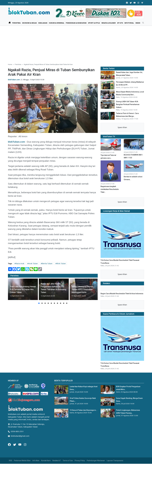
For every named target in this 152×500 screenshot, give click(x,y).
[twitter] (131, 2)
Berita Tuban (47, 263)
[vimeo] (142, 2)
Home (10, 64)
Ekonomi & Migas (29, 23)
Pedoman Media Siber (22, 461)
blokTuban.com (14, 80)
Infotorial (129, 23)
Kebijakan (42, 23)
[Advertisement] (76, 43)
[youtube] (134, 2)
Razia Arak (20, 263)
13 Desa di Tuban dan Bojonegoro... (83, 410)
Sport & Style (94, 23)
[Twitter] (15, 444)
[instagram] (138, 2)
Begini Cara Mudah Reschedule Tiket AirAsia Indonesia (122, 294)
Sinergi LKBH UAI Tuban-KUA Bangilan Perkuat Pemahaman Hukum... (127, 104)
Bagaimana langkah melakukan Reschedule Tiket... (110, 189)
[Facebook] (9, 444)
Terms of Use (68, 461)
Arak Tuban (33, 263)
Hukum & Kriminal (56, 23)
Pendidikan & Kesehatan (76, 23)
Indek (137, 23)
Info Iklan (36, 461)
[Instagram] (25, 444)
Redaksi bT (56, 461)
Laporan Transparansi (115, 461)
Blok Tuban (61, 263)
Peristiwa (16, 23)
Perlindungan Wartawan (96, 461)
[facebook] (127, 2)
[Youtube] (20, 444)
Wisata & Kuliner (109, 23)
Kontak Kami (46, 461)
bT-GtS (120, 23)
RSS (10, 461)
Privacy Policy (80, 461)
